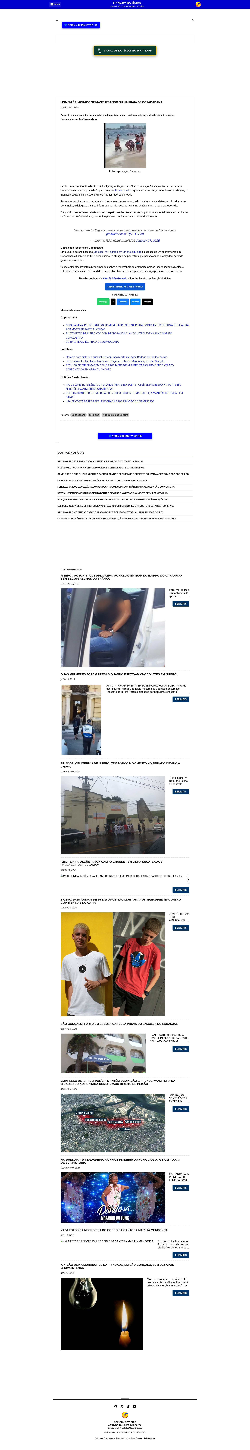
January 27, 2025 (148, 240)
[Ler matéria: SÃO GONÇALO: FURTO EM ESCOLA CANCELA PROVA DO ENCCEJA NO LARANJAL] (183, 1041)
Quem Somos (136, 1438)
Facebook (123, 302)
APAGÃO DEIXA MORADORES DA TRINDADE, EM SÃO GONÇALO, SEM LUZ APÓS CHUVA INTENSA (117, 1266)
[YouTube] (134, 1406)
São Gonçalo (119, 278)
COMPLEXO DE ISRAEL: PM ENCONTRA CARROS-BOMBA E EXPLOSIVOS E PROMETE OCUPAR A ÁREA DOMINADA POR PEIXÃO (123, 474)
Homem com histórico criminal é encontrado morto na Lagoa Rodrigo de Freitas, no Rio (116, 357)
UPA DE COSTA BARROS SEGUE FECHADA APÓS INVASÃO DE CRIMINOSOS (110, 401)
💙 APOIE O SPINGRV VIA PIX (81, 25)
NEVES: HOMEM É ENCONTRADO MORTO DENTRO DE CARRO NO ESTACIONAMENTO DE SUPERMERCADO (112, 493)
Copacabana (78, 414)
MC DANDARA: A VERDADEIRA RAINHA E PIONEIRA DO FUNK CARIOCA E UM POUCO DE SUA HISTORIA (120, 1161)
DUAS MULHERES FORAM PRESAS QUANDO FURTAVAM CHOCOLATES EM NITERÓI (119, 674)
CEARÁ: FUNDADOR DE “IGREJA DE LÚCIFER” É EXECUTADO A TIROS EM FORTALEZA (102, 480)
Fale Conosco (149, 1438)
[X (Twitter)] (122, 1406)
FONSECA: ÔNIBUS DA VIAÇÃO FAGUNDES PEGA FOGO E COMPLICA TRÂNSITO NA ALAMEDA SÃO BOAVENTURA (116, 487)
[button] (55, 4)
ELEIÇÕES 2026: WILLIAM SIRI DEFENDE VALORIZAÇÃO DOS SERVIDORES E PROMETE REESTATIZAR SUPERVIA (115, 506)
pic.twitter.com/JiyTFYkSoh (125, 234)
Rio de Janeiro (123, 190)
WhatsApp (103, 302)
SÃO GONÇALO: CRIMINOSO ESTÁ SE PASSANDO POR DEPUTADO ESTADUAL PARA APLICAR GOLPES (110, 512)
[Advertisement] (125, 76)
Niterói (107, 278)
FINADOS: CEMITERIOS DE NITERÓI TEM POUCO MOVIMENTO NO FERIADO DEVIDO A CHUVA (120, 765)
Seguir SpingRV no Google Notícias (125, 287)
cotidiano (94, 414)
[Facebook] (115, 1406)
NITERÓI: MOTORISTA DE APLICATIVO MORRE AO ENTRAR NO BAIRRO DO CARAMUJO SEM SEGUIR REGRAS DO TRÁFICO (121, 577)
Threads (147, 302)
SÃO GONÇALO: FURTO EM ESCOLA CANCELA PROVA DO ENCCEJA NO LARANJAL (100, 461)
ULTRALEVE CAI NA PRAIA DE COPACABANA (92, 341)
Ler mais (181, 603)
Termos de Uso (122, 1438)
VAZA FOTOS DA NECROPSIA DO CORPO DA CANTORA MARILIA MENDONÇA (114, 1230)
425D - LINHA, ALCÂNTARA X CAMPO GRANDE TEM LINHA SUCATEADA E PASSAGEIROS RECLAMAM (111, 863)
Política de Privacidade (104, 1438)
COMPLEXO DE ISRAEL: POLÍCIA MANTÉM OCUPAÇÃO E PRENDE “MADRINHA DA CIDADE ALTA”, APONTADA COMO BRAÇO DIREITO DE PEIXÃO (118, 1082)
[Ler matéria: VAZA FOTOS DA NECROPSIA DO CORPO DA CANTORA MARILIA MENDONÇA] (183, 1247)
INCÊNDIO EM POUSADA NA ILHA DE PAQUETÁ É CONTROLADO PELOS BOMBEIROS (100, 468)
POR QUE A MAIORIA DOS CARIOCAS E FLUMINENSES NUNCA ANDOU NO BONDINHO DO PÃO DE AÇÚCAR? (112, 500)
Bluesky (135, 302)
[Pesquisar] (193, 20)
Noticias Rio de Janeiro (115, 414)
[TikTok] (128, 1406)
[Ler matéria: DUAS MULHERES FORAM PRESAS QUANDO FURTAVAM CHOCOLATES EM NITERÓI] (183, 691)
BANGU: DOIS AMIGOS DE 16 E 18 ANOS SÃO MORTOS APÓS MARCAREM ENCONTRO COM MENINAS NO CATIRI (121, 901)
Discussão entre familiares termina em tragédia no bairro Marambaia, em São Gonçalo (115, 361)
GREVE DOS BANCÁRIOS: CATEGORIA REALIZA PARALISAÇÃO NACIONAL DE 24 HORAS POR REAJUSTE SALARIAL (117, 519)
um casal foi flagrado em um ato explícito (118, 251)
